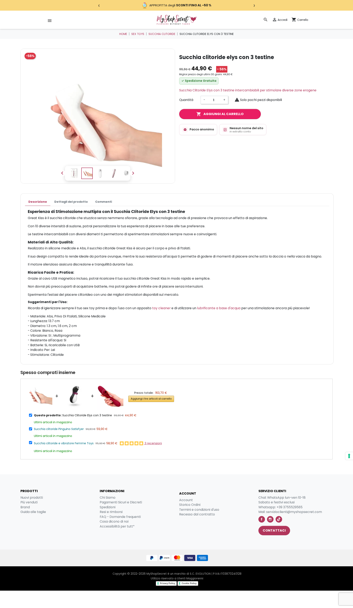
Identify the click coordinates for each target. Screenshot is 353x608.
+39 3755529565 (290, 507)
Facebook (261, 519)
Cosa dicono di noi (114, 521)
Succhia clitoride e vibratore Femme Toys (64, 443)
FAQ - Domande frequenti (120, 517)
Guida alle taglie (33, 512)
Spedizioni (107, 507)
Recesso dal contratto (197, 514)
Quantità (186, 100)
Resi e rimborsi (111, 512)
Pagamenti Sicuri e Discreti (121, 502)
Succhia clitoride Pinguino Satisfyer (59, 429)
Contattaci (274, 530)
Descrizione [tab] (37, 202)
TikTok (279, 519)
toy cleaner (161, 308)
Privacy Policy (167, 583)
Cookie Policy (189, 583)
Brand (25, 507)
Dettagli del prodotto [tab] (71, 202)
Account (186, 500)
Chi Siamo (107, 497)
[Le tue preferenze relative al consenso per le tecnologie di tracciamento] (349, 456)
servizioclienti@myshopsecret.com (294, 512)
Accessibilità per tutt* (117, 526)
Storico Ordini (189, 505)
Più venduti (29, 502)
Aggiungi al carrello (220, 114)
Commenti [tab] (103, 202)
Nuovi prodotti (31, 497)
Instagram (270, 519)
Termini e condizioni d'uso (199, 509)
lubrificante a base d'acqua (218, 308)
